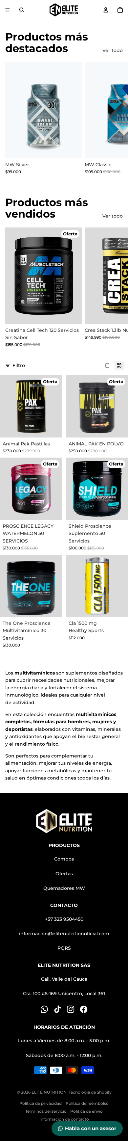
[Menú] (7, 9)
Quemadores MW (64, 888)
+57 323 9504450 (64, 919)
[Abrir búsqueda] (21, 10)
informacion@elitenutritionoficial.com (64, 934)
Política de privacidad (40, 1103)
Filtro (18, 365)
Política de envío (86, 1111)
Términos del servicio (46, 1111)
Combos (64, 859)
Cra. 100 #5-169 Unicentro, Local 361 (64, 993)
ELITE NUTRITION (49, 1092)
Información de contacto (64, 1119)
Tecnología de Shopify (90, 1092)
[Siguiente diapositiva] (115, 118)
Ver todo (112, 50)
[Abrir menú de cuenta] (105, 10)
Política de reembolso (87, 1103)
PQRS (64, 948)
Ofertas (64, 874)
